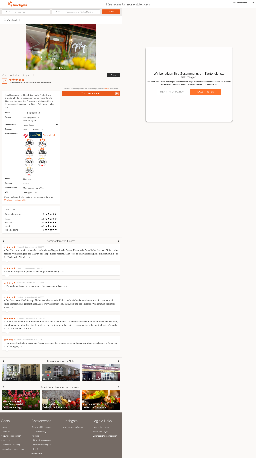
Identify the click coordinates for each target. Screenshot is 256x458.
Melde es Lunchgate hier (15, 200)
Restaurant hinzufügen (41, 427)
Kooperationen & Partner (72, 427)
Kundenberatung (38, 431)
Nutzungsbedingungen (11, 436)
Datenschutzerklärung (10, 444)
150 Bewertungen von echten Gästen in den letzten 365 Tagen (30, 82)
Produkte (35, 436)
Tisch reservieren (91, 93)
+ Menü (34, 449)
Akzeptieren (205, 92)
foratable (106, 88)
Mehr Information (172, 92)
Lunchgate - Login (101, 427)
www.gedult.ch (30, 192)
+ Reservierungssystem (41, 440)
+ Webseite (36, 453)
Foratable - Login (100, 431)
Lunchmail (5, 431)
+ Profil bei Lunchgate (41, 444)
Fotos (113, 75)
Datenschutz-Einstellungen (12, 449)
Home (4, 427)
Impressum (6, 440)
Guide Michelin (49, 135)
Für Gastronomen (240, 2)
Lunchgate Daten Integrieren (105, 436)
